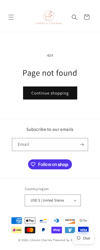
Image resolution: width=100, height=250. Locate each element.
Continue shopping (50, 93)
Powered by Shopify (67, 240)
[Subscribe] (82, 144)
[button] (11, 17)
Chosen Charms (41, 240)
